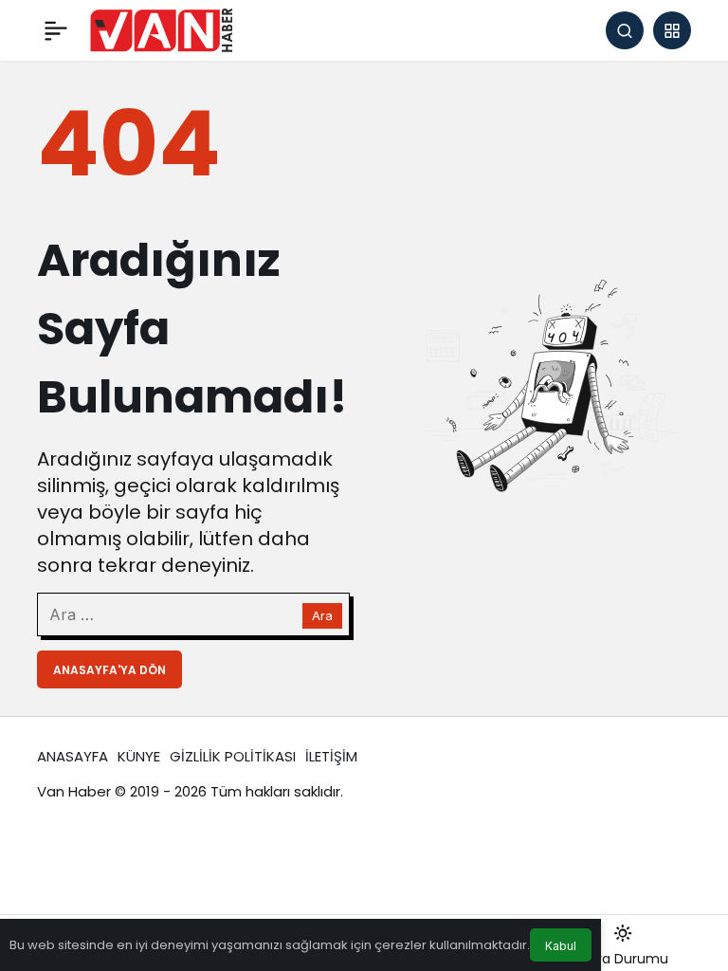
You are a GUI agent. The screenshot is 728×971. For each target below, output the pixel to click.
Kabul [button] (560, 946)
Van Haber (74, 791)
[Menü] (56, 30)
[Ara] (625, 30)
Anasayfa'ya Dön (109, 670)
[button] (672, 30)
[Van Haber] (161, 29)
